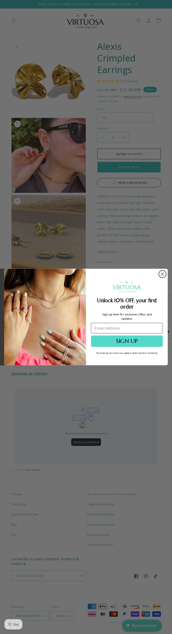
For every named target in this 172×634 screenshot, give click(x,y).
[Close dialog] (162, 274)
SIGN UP (127, 341)
